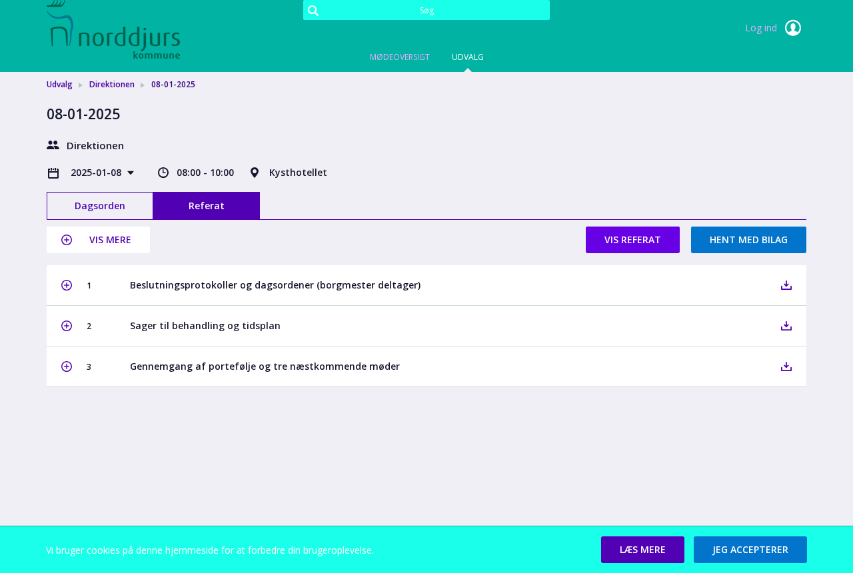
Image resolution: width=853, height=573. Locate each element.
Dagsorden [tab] (100, 205)
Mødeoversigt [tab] (400, 57)
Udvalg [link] (60, 84)
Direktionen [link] (112, 84)
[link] (113, 29)
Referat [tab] (207, 205)
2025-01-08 (97, 172)
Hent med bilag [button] (749, 239)
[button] (98, 240)
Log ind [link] (762, 27)
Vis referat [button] (632, 239)
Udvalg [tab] (468, 57)
